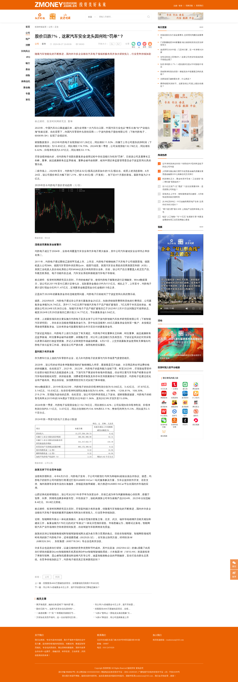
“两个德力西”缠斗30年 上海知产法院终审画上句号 (182, 210)
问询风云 (25, 51)
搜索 (148, 17)
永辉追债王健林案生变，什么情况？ (175, 79)
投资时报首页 (40, 27)
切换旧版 (189, 6)
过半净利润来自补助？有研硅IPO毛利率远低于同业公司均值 (182, 165)
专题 (28, 93)
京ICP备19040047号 (66, 672)
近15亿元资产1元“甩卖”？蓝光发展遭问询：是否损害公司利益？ (182, 187)
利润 (57, 577)
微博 (144, 44)
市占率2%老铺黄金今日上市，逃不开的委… (115, 604)
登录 (180, 6)
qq (139, 44)
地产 (28, 39)
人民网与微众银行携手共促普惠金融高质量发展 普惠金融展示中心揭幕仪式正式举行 (182, 172)
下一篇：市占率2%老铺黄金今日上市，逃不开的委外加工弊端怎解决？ (67, 587)
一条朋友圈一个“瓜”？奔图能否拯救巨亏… (55, 613)
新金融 (26, 87)
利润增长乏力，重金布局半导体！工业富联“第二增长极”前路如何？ (182, 180)
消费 (28, 45)
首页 (28, 27)
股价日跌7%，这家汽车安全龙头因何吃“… (55, 609)
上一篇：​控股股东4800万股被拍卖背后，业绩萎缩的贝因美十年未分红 (67, 583)
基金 (28, 69)
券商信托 (25, 81)
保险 (28, 75)
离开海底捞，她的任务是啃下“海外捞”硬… (55, 604)
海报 (150, 44)
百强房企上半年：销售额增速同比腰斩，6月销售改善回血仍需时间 (182, 195)
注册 (175, 6)
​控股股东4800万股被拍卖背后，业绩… (112, 609)
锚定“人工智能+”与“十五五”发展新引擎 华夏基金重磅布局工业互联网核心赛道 (182, 218)
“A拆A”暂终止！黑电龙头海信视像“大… (113, 613)
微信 (234, 566)
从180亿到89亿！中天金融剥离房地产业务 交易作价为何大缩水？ (182, 203)
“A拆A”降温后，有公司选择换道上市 (112, 617)
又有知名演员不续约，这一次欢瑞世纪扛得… (57, 617)
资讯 (28, 99)
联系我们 (199, 6)
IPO (28, 57)
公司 (28, 33)
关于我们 (39, 635)
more (201, 27)
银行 (28, 63)
